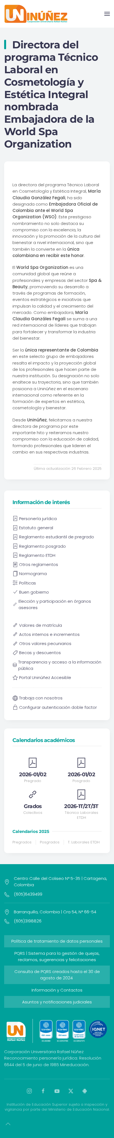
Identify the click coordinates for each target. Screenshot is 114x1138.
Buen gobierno (34, 592)
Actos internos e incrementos (49, 634)
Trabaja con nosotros (41, 698)
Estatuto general (36, 528)
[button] (107, 14)
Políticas (27, 583)
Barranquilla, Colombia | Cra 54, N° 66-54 (55, 912)
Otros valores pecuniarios (45, 643)
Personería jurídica (38, 518)
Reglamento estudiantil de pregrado (56, 537)
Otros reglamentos (38, 564)
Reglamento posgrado (42, 546)
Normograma (33, 573)
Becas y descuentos (40, 652)
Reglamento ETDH (37, 555)
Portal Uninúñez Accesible (45, 677)
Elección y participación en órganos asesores (55, 604)
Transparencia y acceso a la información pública (59, 665)
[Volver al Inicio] (36, 14)
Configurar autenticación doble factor (58, 707)
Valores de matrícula (40, 625)
